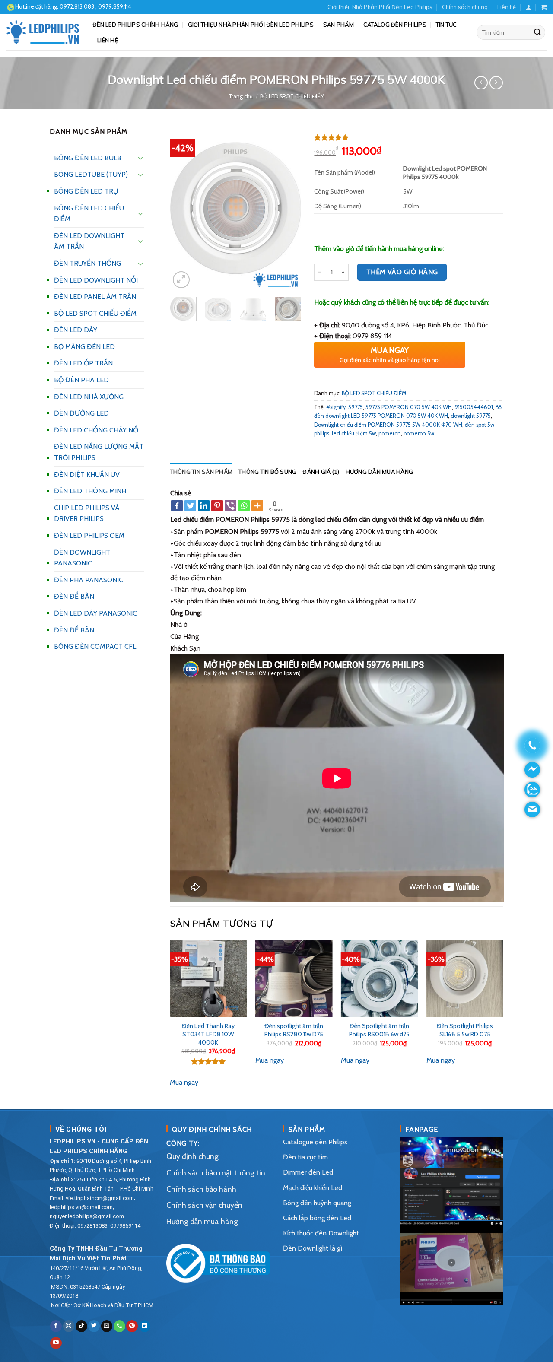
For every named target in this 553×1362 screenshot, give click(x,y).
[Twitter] (190, 505)
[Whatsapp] (244, 505)
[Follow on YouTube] (56, 1343)
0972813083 (92, 1225)
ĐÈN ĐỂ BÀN (74, 596)
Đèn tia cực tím (305, 1157)
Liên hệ (506, 6)
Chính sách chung (465, 6)
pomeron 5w (419, 433)
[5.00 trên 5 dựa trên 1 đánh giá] (408, 137)
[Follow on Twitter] (94, 1326)
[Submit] (537, 32)
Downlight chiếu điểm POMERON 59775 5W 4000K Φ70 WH (388, 425)
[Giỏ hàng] (544, 7)
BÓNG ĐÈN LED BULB (87, 158)
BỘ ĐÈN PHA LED (81, 380)
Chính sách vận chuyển (204, 1205)
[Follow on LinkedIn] (145, 1326)
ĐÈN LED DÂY (75, 330)
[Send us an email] (107, 1326)
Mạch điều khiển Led (312, 1188)
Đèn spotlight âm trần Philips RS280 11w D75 (293, 1030)
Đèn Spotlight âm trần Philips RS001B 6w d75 (379, 1030)
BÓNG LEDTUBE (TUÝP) (91, 174)
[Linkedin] (204, 505)
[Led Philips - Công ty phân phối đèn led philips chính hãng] (42, 32)
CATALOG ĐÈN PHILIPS (394, 24)
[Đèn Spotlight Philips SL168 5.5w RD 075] (464, 978)
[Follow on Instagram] (69, 1326)
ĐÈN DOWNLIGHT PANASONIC (82, 558)
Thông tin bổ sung (267, 471)
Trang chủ (241, 96)
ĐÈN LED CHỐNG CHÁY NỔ (96, 430)
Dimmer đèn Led (308, 1172)
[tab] (201, 471)
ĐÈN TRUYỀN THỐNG (87, 263)
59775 (355, 407)
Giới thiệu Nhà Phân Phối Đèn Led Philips (379, 6)
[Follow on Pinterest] (132, 1326)
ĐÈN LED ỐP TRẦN (83, 363)
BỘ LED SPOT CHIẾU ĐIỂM (292, 96)
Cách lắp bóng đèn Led (317, 1218)
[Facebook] (177, 505)
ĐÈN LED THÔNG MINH (90, 491)
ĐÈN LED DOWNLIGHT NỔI (96, 280)
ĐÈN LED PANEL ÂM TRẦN (95, 296)
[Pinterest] (217, 505)
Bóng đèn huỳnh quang (317, 1203)
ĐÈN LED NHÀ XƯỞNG (89, 397)
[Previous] (183, 208)
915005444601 (473, 407)
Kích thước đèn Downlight (321, 1233)
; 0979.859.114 (95, 6)
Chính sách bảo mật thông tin (215, 1172)
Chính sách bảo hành (201, 1189)
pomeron (389, 433)
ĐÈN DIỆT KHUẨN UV (87, 474)
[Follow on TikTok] (81, 1326)
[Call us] (119, 1326)
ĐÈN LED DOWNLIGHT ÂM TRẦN (89, 241)
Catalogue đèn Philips (315, 1142)
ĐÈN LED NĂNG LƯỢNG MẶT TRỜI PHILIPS (98, 452)
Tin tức (446, 24)
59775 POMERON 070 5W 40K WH (408, 407)
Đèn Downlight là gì (312, 1248)
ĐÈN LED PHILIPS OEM (89, 535)
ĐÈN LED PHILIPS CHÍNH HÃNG (135, 24)
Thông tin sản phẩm (201, 471)
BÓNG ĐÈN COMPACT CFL (95, 646)
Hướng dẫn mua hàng (379, 471)
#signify (336, 407)
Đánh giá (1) (320, 471)
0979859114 (125, 1225)
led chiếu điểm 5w (354, 433)
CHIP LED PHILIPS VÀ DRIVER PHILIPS (87, 513)
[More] (257, 505)
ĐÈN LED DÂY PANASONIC (95, 613)
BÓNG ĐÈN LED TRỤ (86, 191)
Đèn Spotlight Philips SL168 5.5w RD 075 (465, 1030)
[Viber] (230, 505)
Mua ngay (184, 1082)
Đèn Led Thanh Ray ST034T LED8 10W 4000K (208, 1034)
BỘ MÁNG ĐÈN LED (84, 347)
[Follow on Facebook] (56, 1326)
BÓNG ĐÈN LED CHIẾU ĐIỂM (89, 213)
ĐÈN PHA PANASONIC (88, 580)
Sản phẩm (338, 24)
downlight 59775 (471, 416)
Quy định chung (192, 1156)
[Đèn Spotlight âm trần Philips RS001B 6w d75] (379, 978)
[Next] (288, 208)
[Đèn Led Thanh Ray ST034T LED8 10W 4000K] (208, 978)
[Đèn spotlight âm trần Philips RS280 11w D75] (293, 978)
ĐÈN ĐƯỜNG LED (81, 413)
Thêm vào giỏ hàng (402, 272)
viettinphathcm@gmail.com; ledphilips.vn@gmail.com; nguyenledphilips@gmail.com (92, 1207)
